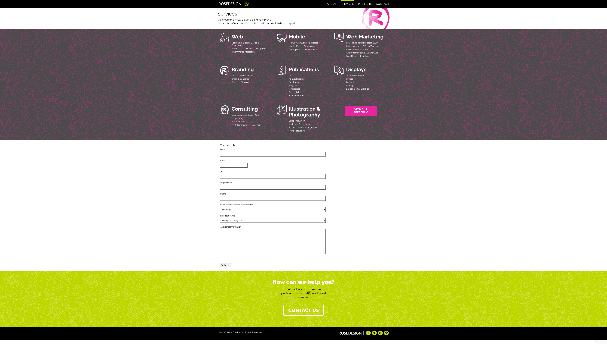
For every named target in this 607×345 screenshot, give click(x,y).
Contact (382, 3)
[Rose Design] (234, 4)
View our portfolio (360, 111)
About (332, 3)
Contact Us (303, 310)
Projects (365, 3)
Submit (225, 265)
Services (347, 3)
